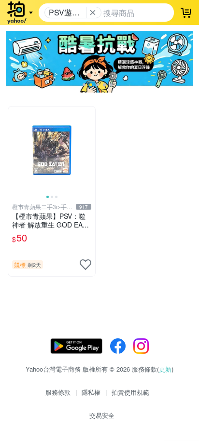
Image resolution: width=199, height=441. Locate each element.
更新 (165, 369)
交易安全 (101, 415)
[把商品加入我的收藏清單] (85, 264)
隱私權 (91, 392)
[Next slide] (89, 150)
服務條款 (58, 392)
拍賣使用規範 (130, 392)
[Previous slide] (14, 150)
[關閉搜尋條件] (92, 12)
